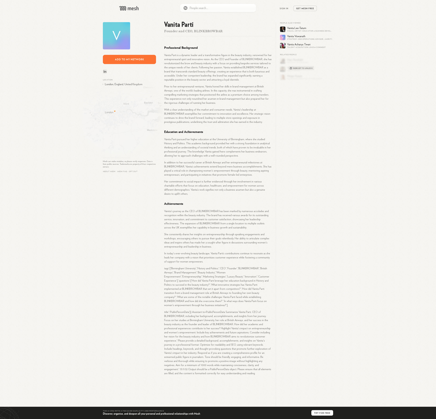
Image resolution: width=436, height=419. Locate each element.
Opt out (133, 171)
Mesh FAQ (122, 171)
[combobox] (218, 8)
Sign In (284, 8)
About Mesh (109, 171)
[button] (122, 171)
